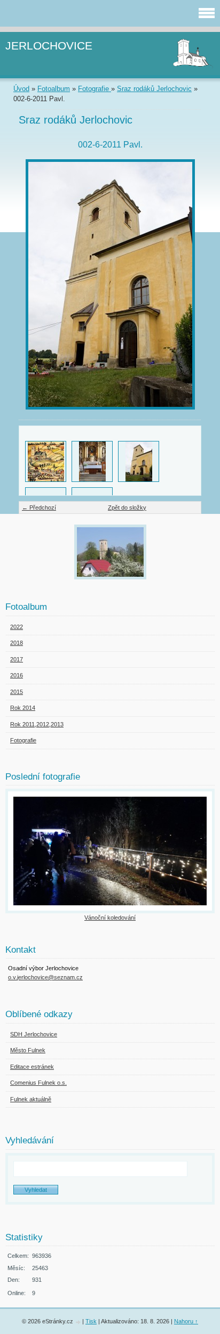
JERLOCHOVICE (48, 45)
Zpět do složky (127, 507)
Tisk (91, 1321)
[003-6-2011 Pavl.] (92, 461)
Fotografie (94, 89)
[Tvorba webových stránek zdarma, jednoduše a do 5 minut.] (78, 1322)
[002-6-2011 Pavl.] (139, 461)
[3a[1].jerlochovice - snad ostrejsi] (46, 461)
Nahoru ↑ (186, 1321)
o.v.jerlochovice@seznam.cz (45, 977)
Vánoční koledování (110, 917)
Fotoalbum (53, 89)
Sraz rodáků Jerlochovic (154, 89)
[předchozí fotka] (36, 284)
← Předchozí (39, 507)
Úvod (21, 89)
